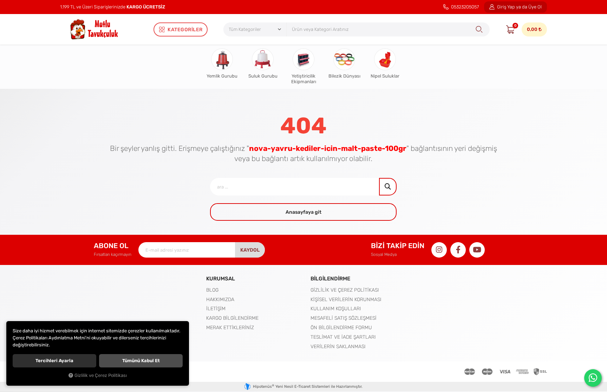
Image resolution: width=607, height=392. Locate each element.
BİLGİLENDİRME (330, 278)
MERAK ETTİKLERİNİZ (230, 327)
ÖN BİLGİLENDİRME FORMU (341, 327)
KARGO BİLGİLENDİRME (232, 318)
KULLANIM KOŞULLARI (336, 308)
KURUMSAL (220, 278)
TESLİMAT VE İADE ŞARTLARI (343, 337)
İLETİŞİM (216, 308)
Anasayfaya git (303, 212)
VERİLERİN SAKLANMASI (338, 346)
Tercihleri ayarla (54, 360)
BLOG (212, 290)
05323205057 (464, 6)
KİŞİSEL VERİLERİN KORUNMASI (346, 299)
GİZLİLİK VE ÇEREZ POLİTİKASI (345, 290)
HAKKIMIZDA (220, 299)
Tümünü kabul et (141, 360)
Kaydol (250, 250)
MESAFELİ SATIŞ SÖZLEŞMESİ (344, 318)
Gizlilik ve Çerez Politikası (100, 375)
